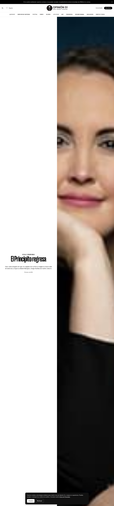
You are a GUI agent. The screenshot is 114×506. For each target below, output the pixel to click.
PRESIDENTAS (69, 14)
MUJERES (48, 14)
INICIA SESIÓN (90, 14)
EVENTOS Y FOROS (100, 14)
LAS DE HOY (12, 14)
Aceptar (31, 501)
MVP (62, 14)
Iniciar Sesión (99, 8)
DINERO (41, 14)
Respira (11, 8)
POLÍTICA (35, 14)
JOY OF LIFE (56, 14)
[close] (112, 2)
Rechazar (39, 501)
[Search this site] (2, 8)
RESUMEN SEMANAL (79, 14)
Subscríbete (108, 8)
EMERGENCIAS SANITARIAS (24, 14)
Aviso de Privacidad (65, 497)
